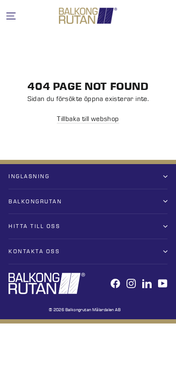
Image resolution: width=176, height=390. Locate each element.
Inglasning (29, 176)
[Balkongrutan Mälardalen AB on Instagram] (131, 283)
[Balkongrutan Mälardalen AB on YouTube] (162, 283)
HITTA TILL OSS (34, 226)
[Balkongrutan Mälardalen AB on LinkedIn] (147, 283)
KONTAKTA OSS (34, 251)
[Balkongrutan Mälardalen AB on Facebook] (115, 283)
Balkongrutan (35, 201)
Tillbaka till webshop (88, 119)
